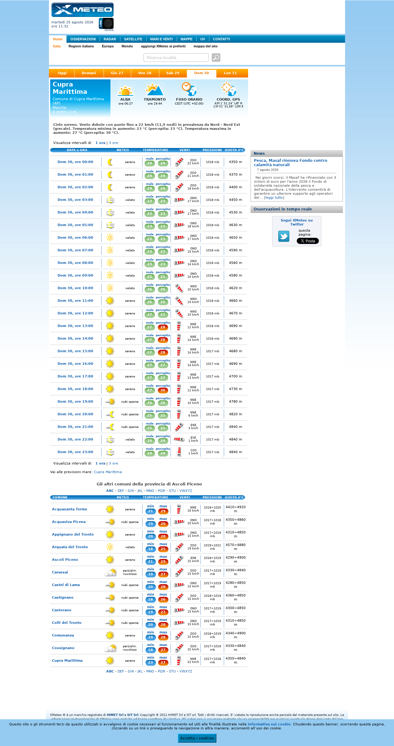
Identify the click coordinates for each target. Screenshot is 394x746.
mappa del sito (206, 46)
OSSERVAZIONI (83, 39)
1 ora (100, 143)
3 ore (113, 143)
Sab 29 (172, 73)
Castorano (61, 610)
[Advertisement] (231, 16)
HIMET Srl (115, 714)
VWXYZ (185, 491)
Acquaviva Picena (69, 522)
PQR (161, 491)
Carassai (60, 572)
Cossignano (63, 648)
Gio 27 (117, 73)
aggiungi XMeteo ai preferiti (163, 46)
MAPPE (186, 39)
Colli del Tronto (67, 623)
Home (57, 39)
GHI (131, 491)
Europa (108, 46)
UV (202, 39)
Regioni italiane (81, 46)
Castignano (63, 598)
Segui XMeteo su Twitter (297, 222)
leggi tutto (274, 198)
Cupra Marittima (108, 472)
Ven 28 (144, 73)
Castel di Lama (66, 585)
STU (172, 491)
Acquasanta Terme (69, 509)
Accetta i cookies (197, 738)
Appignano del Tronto (73, 535)
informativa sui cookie (269, 724)
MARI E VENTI (161, 39)
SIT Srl (132, 714)
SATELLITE (133, 39)
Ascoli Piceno (65, 560)
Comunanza (63, 635)
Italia (57, 46)
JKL (140, 491)
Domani (89, 73)
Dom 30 (201, 73)
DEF (121, 491)
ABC (110, 491)
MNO (150, 491)
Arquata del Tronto (70, 547)
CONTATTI (221, 39)
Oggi (62, 73)
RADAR (110, 39)
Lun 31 (230, 73)
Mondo (127, 46)
